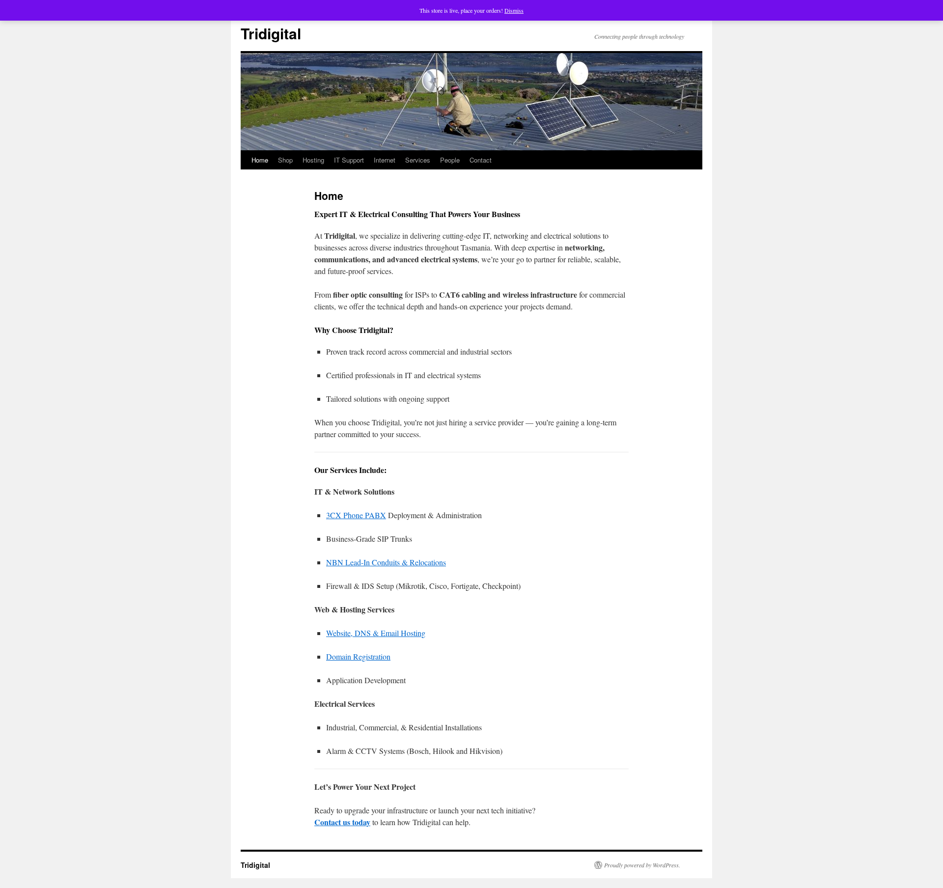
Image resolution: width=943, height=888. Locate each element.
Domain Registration (358, 656)
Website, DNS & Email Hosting (375, 633)
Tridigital (271, 33)
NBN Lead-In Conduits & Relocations (386, 562)
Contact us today (342, 822)
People (450, 160)
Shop (285, 160)
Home (259, 160)
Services (417, 160)
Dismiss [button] (514, 10)
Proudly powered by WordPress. (642, 865)
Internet (384, 160)
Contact (481, 160)
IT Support (349, 160)
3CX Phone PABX (356, 515)
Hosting (313, 160)
